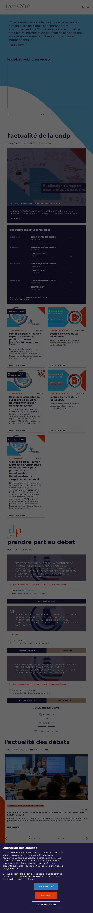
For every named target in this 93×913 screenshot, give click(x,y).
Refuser (44, 895)
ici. (18, 868)
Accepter (44, 886)
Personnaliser (46, 904)
